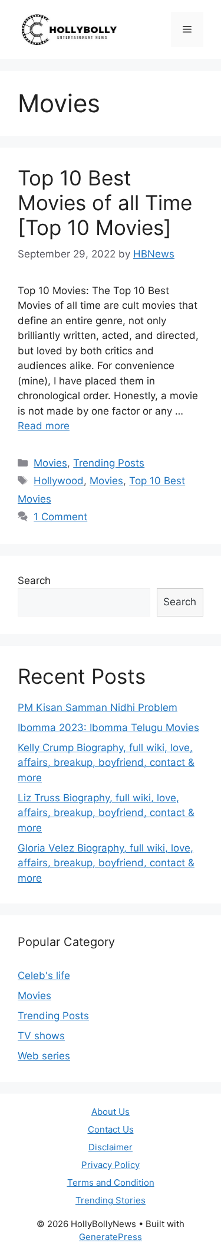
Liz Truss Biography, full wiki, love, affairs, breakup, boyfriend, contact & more (106, 813)
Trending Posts (108, 463)
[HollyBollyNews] (71, 29)
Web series (44, 1056)
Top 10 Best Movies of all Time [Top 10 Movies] (105, 202)
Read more (44, 426)
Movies (50, 463)
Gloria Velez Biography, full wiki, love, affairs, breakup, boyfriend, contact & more (106, 863)
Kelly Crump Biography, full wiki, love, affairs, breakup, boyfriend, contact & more (106, 763)
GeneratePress (110, 1236)
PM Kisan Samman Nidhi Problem (97, 707)
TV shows (41, 1036)
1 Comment (60, 517)
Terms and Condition (110, 1182)
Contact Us (111, 1129)
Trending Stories (110, 1200)
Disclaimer (110, 1147)
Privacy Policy (110, 1164)
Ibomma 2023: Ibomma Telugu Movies (108, 727)
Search (34, 580)
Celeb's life (44, 975)
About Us (110, 1111)
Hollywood (59, 481)
